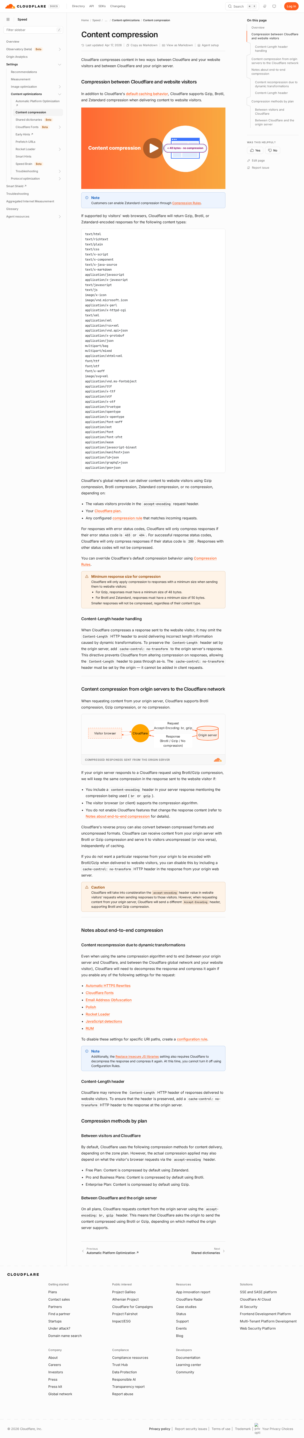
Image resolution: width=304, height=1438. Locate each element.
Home (85, 20)
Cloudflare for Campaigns (132, 1307)
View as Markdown (179, 45)
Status (181, 1314)
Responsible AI (124, 1379)
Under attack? (59, 1328)
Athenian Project (125, 1299)
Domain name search (65, 1336)
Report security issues (191, 1429)
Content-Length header (271, 93)
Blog (179, 1336)
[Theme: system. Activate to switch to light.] (274, 6)
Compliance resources (130, 1357)
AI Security (248, 1307)
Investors (55, 1372)
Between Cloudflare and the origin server (274, 122)
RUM (90, 1028)
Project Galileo (124, 1292)
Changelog (117, 6)
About (53, 1357)
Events (181, 1328)
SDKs (102, 6)
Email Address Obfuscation (109, 1000)
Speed (96, 20)
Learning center (188, 1365)
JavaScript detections (104, 1021)
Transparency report (128, 1386)
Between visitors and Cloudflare (269, 111)
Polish (91, 1007)
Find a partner (59, 1314)
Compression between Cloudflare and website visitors (274, 36)
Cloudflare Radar (189, 1299)
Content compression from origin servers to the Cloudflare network (274, 61)
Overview (258, 27)
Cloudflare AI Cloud (255, 1299)
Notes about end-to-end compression (118, 816)
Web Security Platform (258, 1328)
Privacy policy (159, 1429)
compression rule (127, 518)
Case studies (186, 1307)
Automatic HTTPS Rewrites (108, 985)
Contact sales (59, 1299)
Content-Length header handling (271, 48)
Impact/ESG (121, 1321)
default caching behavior (147, 93)
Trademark (243, 1429)
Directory (78, 6)
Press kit (55, 1386)
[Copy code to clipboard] (220, 234)
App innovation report (193, 1292)
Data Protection (124, 1372)
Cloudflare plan (108, 511)
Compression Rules (186, 203)
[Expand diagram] (219, 719)
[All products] (8, 19)
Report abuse (122, 1394)
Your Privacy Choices (277, 1429)
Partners (55, 1307)
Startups (55, 1321)
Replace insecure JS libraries (137, 1056)
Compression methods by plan (272, 101)
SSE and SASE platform (258, 1292)
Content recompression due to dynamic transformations (276, 84)
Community (185, 1372)
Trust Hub (120, 1365)
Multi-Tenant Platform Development (268, 1321)
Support (182, 1321)
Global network (60, 1394)
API (91, 6)
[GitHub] (265, 6)
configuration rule (192, 1039)
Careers (54, 1365)
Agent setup (210, 45)
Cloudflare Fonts (100, 992)
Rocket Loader (98, 1014)
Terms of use (221, 1429)
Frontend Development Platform (265, 1314)
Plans (52, 1292)
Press (52, 1379)
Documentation (188, 1357)
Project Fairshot (125, 1314)
